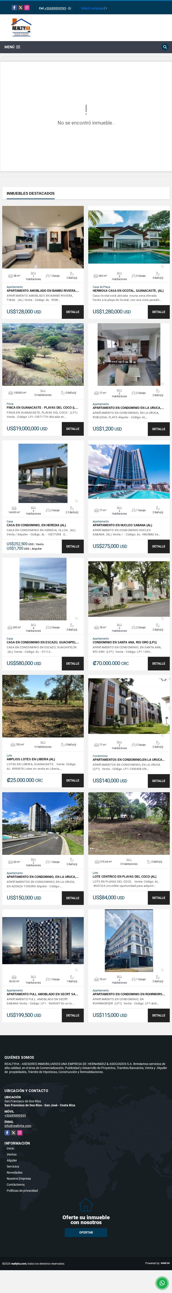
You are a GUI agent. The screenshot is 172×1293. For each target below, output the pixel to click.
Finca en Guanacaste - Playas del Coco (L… (42, 407)
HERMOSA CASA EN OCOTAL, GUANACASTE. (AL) (128, 290)
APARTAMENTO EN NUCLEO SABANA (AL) (122, 525)
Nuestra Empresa (19, 1178)
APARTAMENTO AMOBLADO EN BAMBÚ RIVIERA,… (43, 290)
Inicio (10, 1148)
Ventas (12, 1154)
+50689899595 (55, 8)
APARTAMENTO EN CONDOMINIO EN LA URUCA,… (128, 408)
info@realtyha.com (17, 1126)
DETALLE (72, 312)
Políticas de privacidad (22, 1190)
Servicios (13, 1166)
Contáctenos (16, 1184)
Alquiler (12, 1160)
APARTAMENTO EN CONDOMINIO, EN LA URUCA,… (43, 877)
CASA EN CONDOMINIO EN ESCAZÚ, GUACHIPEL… (43, 642)
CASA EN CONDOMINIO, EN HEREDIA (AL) (36, 525)
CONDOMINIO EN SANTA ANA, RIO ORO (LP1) (125, 642)
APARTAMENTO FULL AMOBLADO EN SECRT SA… (42, 994)
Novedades (14, 1172)
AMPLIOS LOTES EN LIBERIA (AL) (31, 759)
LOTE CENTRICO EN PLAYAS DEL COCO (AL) (124, 876)
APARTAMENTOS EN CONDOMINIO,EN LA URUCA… (129, 759)
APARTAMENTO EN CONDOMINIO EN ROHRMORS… (129, 994)
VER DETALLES (43, 237)
